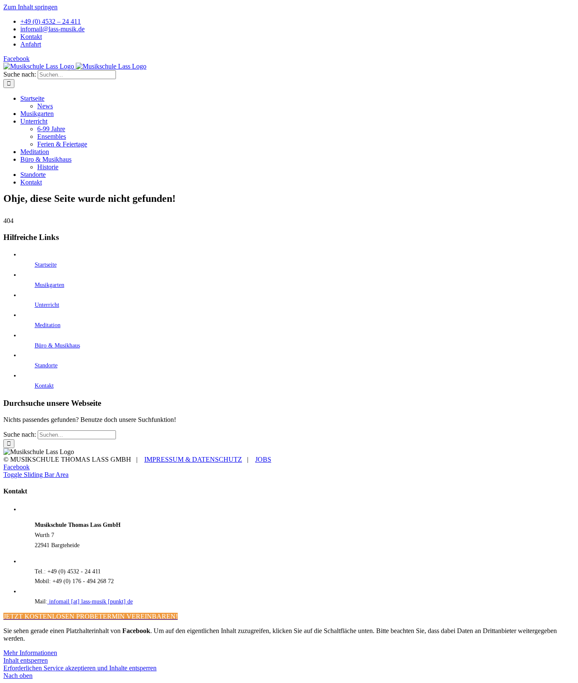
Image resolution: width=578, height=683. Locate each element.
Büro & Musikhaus (57, 345)
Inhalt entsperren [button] (25, 660)
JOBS (263, 459)
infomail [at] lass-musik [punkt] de (91, 601)
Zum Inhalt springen (30, 7)
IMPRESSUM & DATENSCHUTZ (193, 459)
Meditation (48, 325)
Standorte (46, 365)
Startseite (46, 265)
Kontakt (44, 386)
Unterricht (47, 305)
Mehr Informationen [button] (30, 652)
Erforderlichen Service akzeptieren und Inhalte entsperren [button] (80, 668)
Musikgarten (49, 285)
